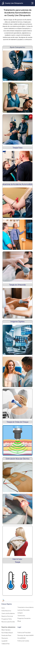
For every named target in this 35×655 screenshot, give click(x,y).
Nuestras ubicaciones (8, 627)
